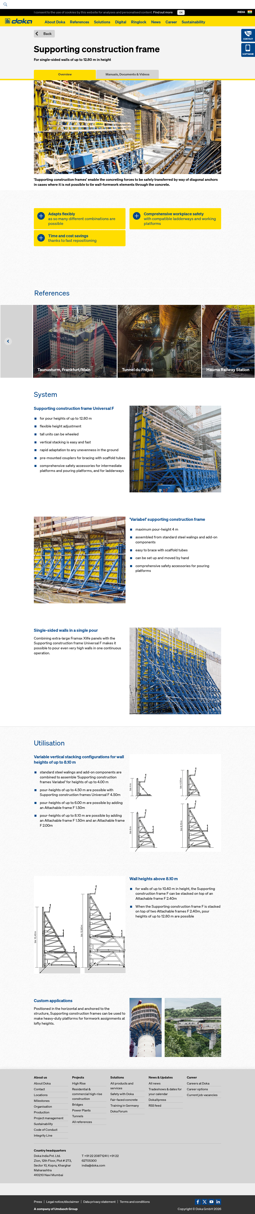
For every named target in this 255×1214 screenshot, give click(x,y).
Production (41, 1112)
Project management (48, 1118)
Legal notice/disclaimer (62, 1201)
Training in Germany (124, 1105)
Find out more (163, 12)
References (79, 22)
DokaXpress (157, 1099)
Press (38, 1201)
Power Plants (81, 1110)
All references (82, 1122)
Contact (39, 1089)
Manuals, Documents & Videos (127, 74)
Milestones (42, 1100)
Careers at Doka (198, 1083)
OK (181, 12)
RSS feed (155, 1105)
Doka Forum (119, 1111)
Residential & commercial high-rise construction (87, 1094)
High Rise (79, 1083)
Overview (65, 74)
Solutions (102, 22)
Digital (120, 22)
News (156, 22)
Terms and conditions (135, 1201)
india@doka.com (93, 1165)
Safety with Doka (122, 1094)
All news (155, 1083)
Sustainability (193, 22)
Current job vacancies (202, 1095)
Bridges (77, 1104)
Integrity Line (43, 1135)
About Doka (55, 22)
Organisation (43, 1106)
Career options (197, 1089)
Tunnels (77, 1116)
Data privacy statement (99, 1201)
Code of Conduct (45, 1129)
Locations (41, 1095)
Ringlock (138, 22)
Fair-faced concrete (124, 1099)
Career (171, 22)
